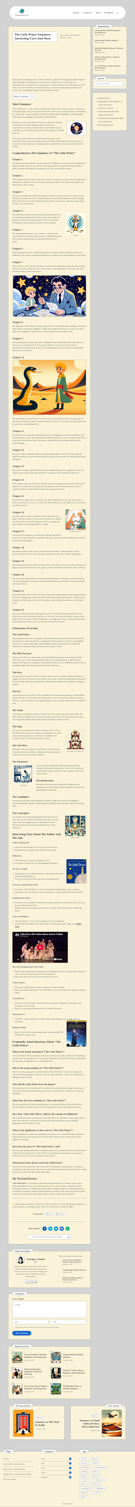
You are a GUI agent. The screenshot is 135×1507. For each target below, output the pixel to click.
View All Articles (30, 1281)
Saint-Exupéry (86, 1488)
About (98, 13)
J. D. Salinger (97, 1480)
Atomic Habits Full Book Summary (74, 1270)
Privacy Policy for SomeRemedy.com (14, 1469)
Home (62, 35)
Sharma (84, 1492)
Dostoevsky (85, 1467)
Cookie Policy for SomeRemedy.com (14, 1464)
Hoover (95, 1476)
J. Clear (84, 1480)
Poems (43, 1468)
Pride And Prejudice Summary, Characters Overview (72, 1279)
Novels (41, 1417)
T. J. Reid (96, 1492)
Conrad (95, 1463)
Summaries (61, 1214)
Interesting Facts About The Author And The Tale (108, 113)
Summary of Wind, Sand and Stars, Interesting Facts (90, 1423)
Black (95, 1459)
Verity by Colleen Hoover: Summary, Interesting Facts (74, 1371)
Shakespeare (101, 1488)
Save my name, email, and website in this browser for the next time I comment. (37, 1327)
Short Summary (104, 98)
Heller (96, 1471)
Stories (67, 35)
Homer (84, 1476)
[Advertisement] (49, 61)
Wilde (84, 1497)
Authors (76, 13)
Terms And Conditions (9, 1479)
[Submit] (123, 84)
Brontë (84, 1463)
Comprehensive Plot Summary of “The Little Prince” (110, 103)
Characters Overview (106, 108)
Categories (87, 13)
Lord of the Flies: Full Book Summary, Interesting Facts (71, 1261)
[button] (31, 96)
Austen (84, 1459)
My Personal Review (105, 125)
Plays (42, 1463)
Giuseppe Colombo (36, 1259)
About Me (6, 1459)
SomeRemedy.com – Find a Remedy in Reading (17, 1474)
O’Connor (95, 1484)
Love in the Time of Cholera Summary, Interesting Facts (35, 1387)
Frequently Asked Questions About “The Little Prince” (111, 120)
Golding (84, 1471)
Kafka (84, 1484)
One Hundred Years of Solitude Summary (72, 1387)
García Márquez (101, 1467)
